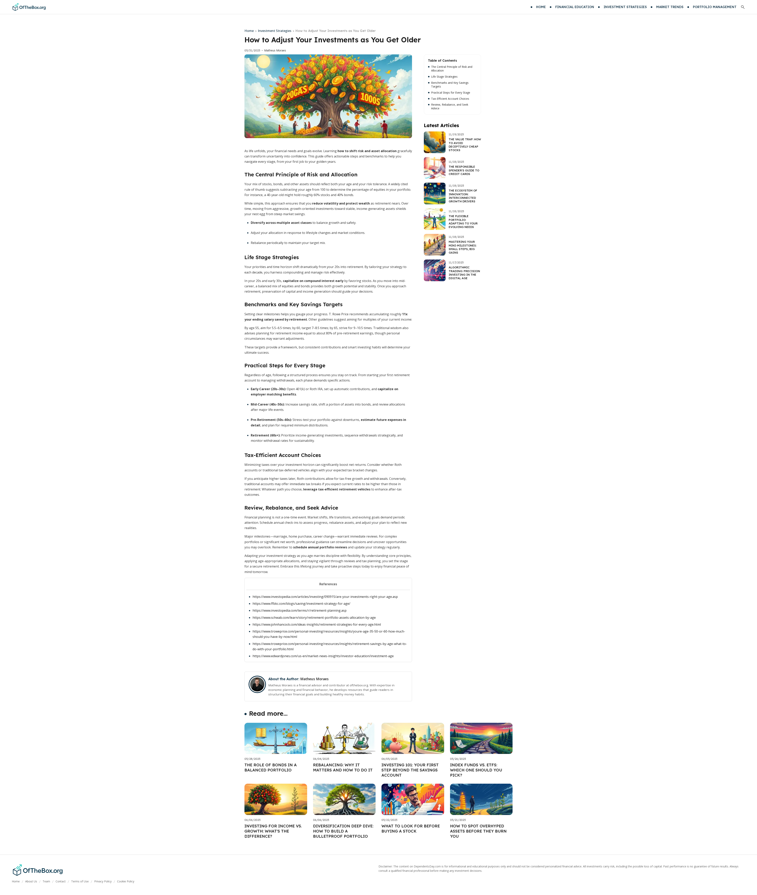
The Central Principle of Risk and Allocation (451, 68)
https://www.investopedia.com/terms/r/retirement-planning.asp (300, 610)
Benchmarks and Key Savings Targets (450, 84)
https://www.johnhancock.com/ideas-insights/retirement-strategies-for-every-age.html (317, 624)
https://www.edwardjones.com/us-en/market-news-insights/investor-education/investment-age (323, 656)
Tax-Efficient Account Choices (450, 98)
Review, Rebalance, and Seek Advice (449, 106)
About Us (31, 881)
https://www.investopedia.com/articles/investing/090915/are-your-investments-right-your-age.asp (325, 596)
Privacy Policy (103, 881)
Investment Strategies (274, 31)
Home (249, 31)
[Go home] (29, 7)
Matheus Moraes (275, 50)
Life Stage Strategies (444, 76)
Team (46, 881)
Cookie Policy (125, 881)
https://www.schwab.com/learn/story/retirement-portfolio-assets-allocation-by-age (314, 617)
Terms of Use (80, 881)
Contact (61, 881)
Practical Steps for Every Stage (450, 92)
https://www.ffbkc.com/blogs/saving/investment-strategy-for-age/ (301, 603)
